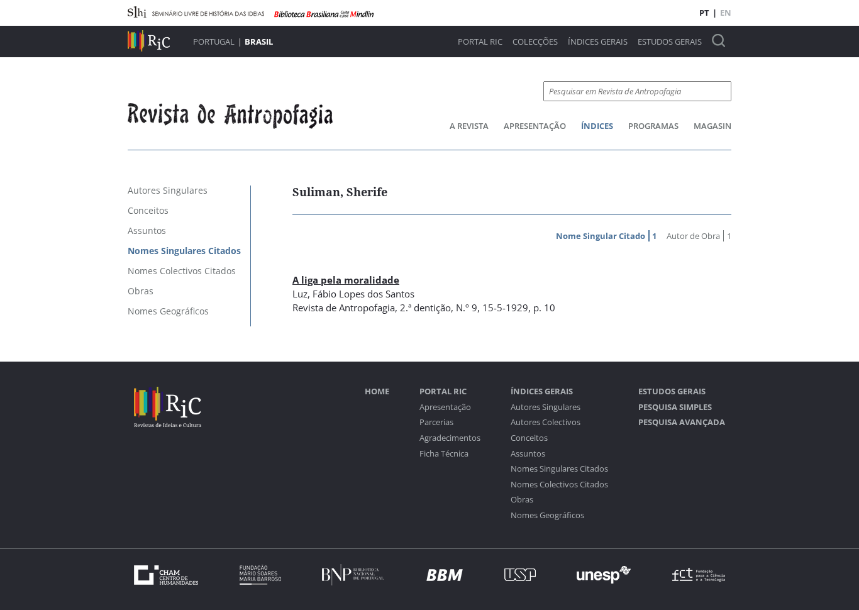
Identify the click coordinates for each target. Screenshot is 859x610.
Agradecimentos (449, 438)
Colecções (535, 42)
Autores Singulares (545, 407)
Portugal (214, 41)
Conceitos (529, 438)
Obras (522, 499)
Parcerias (436, 422)
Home (377, 391)
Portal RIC (480, 42)
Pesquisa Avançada (681, 422)
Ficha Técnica (443, 453)
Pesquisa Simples (675, 407)
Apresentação (535, 125)
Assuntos (528, 453)
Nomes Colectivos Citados (559, 484)
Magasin (712, 125)
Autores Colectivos (545, 422)
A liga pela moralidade (345, 280)
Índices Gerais (598, 42)
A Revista (469, 125)
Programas (653, 125)
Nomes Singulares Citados (559, 469)
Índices (597, 125)
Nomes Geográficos (547, 515)
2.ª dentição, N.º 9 (438, 307)
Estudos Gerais (670, 42)
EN (725, 12)
